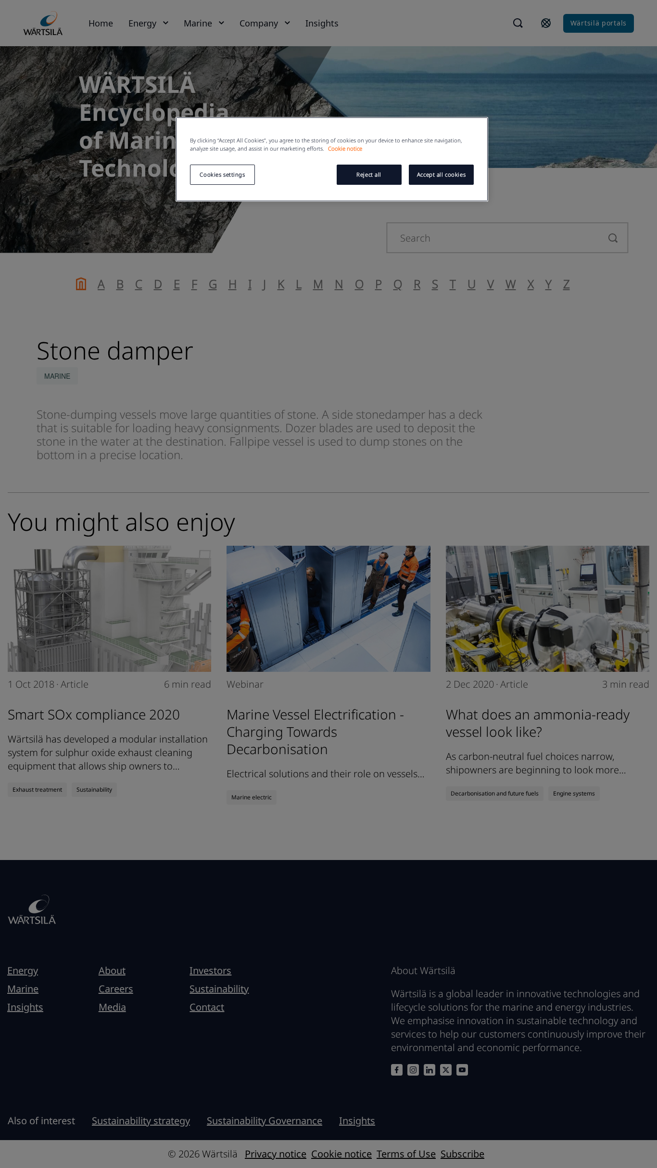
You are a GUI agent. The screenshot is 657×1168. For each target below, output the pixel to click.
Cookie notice (345, 148)
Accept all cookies (441, 174)
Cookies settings (222, 174)
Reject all (368, 174)
